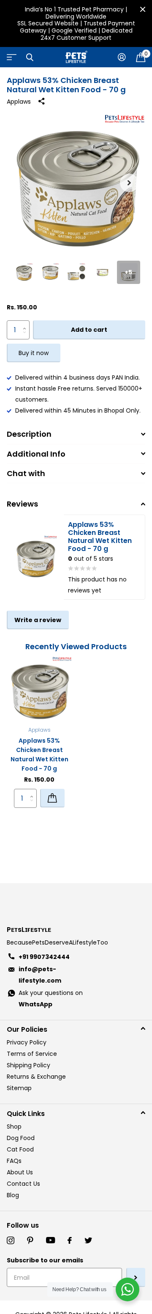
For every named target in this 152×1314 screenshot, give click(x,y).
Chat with (26, 473)
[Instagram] (10, 1240)
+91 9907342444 (44, 957)
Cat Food (20, 1149)
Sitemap (19, 1088)
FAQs (14, 1161)
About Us (20, 1172)
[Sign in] (122, 57)
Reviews (22, 504)
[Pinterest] (30, 1240)
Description (29, 434)
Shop (14, 1126)
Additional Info (36, 454)
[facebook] (70, 1240)
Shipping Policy (28, 1065)
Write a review (37, 620)
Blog (13, 1195)
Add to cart (89, 329)
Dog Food (21, 1138)
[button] (129, 182)
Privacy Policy (26, 1042)
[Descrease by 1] (26, 337)
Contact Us (23, 1183)
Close (142, 9)
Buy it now (34, 353)
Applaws (19, 101)
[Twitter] (88, 1240)
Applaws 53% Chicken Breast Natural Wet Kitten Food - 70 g (39, 754)
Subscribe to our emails (45, 1260)
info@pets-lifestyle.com (40, 975)
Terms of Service (32, 1054)
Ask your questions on (51, 998)
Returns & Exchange (36, 1076)
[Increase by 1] (26, 323)
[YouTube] (50, 1240)
